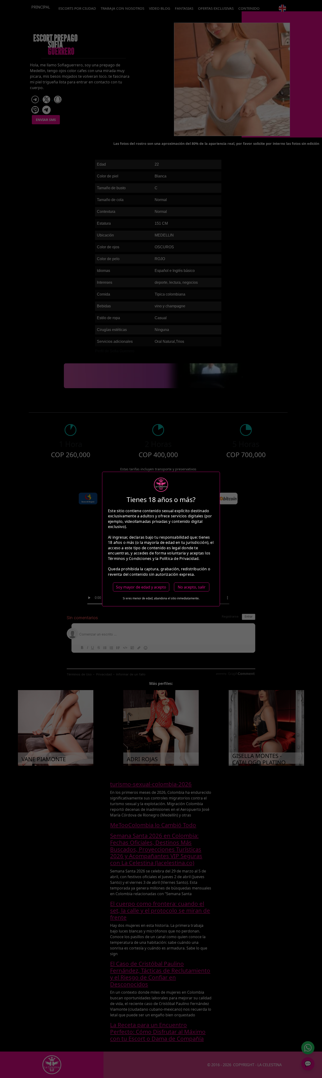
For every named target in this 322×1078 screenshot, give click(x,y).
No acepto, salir (192, 587)
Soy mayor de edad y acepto (141, 587)
